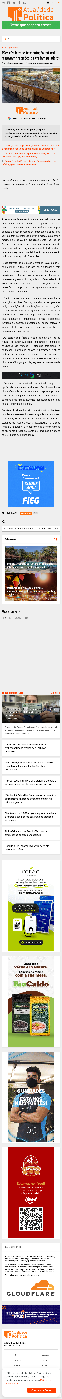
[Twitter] (14, 3)
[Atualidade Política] (31, 19)
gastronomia (13, 48)
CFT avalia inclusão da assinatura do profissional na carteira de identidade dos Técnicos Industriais (30, 712)
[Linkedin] (8, 3)
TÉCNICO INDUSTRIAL (12, 693)
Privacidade (44, 1355)
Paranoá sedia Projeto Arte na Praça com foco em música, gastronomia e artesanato (29, 163)
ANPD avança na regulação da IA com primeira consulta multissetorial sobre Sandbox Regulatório (29, 766)
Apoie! (44, 1365)
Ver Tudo (55, 693)
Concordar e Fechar (41, 1390)
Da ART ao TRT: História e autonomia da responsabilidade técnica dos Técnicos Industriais (25, 748)
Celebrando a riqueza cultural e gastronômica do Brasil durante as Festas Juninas (31, 591)
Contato (17, 1365)
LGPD (44, 1360)
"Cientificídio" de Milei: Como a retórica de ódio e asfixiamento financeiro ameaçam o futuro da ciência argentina (30, 799)
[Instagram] (3, 3)
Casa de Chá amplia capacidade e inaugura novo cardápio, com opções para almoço (28, 155)
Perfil (17, 1355)
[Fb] (19, 3)
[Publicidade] (31, 375)
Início (4, 48)
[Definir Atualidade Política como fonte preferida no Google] (27, 110)
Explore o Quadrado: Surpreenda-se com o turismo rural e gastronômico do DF (30, 565)
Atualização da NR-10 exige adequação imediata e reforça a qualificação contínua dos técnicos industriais (30, 817)
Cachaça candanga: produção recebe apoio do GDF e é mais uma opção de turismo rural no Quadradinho (31, 147)
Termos (17, 1360)
